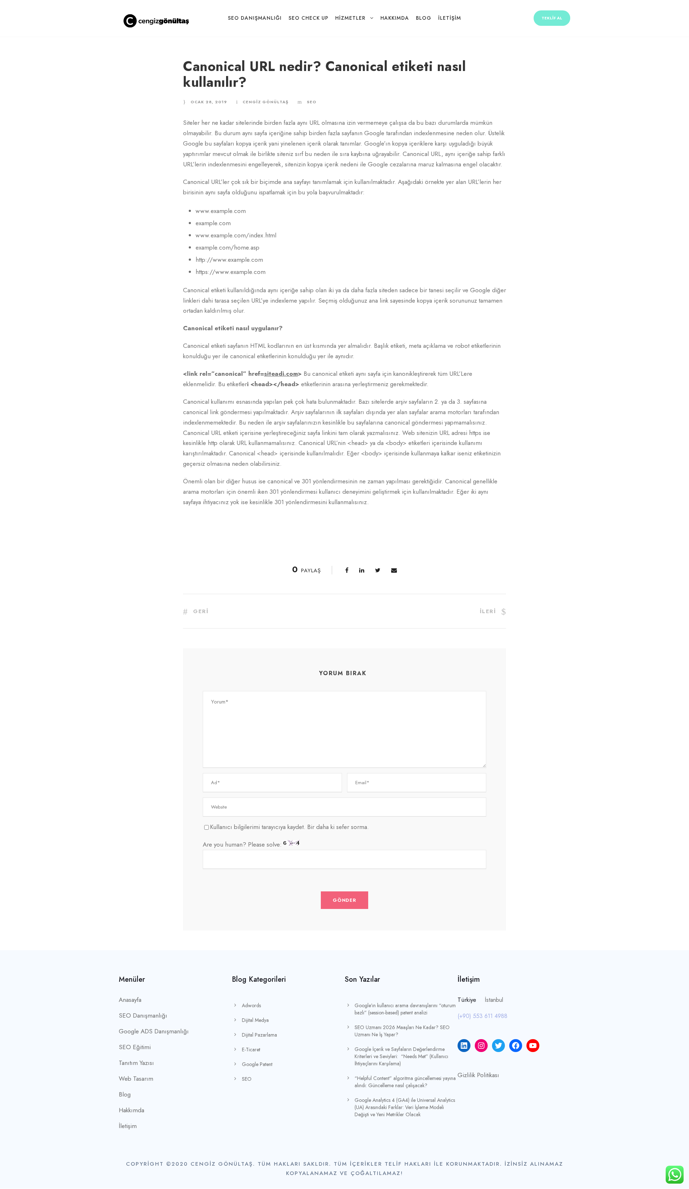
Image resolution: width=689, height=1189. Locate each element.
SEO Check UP (308, 18)
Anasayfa (130, 999)
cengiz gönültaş (266, 102)
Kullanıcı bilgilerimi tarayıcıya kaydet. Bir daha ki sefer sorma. (289, 827)
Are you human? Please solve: (243, 844)
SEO (312, 102)
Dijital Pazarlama (259, 1034)
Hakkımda (394, 18)
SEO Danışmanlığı (255, 18)
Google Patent (257, 1064)
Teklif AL (552, 18)
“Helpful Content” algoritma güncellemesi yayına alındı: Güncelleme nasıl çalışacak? (405, 1082)
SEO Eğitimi (135, 1047)
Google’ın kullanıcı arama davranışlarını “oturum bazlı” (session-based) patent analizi (405, 1009)
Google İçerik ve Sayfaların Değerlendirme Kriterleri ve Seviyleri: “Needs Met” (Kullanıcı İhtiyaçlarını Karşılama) (401, 1056)
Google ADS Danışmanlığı (154, 1031)
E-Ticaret (251, 1049)
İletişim (449, 18)
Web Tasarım (136, 1078)
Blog (423, 18)
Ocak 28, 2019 (209, 102)
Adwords (251, 1005)
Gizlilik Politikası (478, 1075)
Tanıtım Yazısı (136, 1062)
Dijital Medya (255, 1020)
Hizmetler (350, 18)
